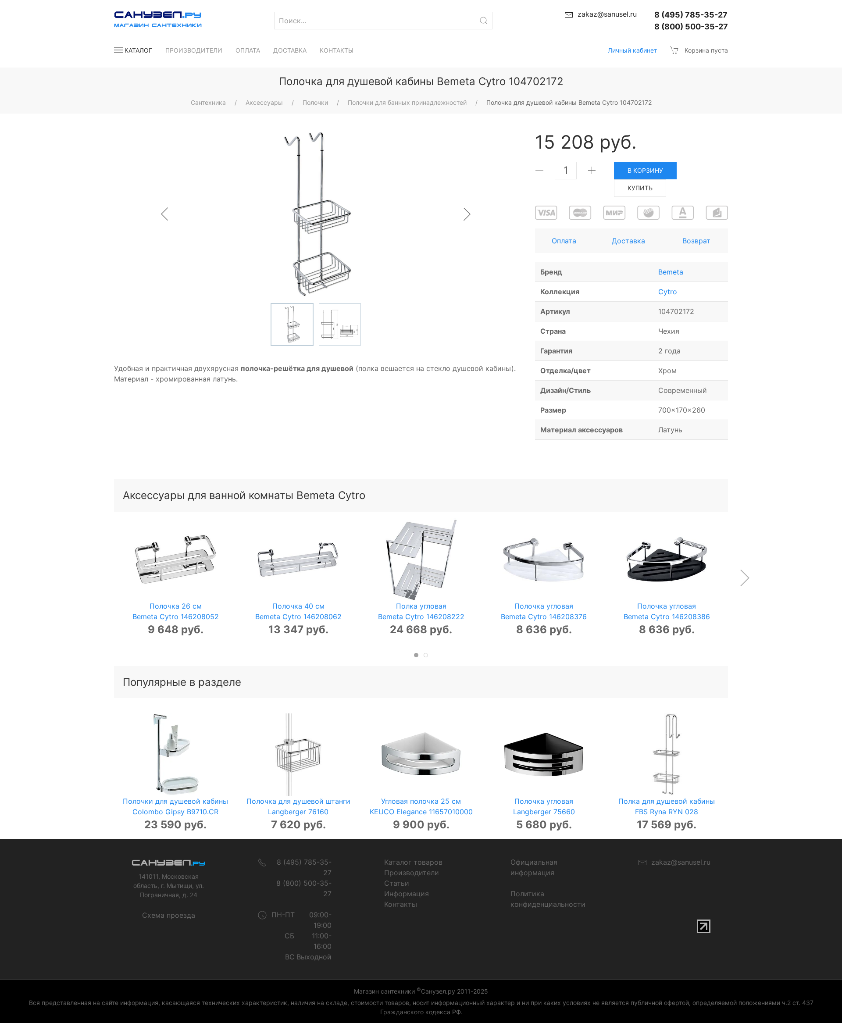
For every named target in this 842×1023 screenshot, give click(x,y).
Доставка (290, 50)
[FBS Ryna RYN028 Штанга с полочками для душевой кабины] (666, 754)
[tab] (416, 655)
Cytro (667, 291)
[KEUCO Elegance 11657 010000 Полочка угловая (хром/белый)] (421, 754)
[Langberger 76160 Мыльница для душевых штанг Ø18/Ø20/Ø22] (298, 754)
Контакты (336, 50)
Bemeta (670, 271)
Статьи (396, 883)
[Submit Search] (483, 20)
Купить (640, 188)
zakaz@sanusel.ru (678, 862)
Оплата (247, 50)
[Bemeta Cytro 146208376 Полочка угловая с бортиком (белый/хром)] (544, 559)
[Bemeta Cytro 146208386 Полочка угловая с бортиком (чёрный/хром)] (666, 559)
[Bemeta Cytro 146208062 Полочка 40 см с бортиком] (298, 559)
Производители (193, 50)
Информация (406, 893)
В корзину (645, 170)
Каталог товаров (413, 862)
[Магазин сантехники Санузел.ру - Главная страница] (149, 20)
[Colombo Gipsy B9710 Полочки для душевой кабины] (175, 754)
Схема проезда (168, 915)
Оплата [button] (564, 240)
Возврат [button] (696, 240)
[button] (744, 578)
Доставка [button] (628, 240)
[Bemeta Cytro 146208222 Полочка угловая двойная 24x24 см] (421, 559)
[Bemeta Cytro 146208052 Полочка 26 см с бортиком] (175, 559)
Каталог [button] (138, 50)
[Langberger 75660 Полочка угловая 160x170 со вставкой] (544, 754)
